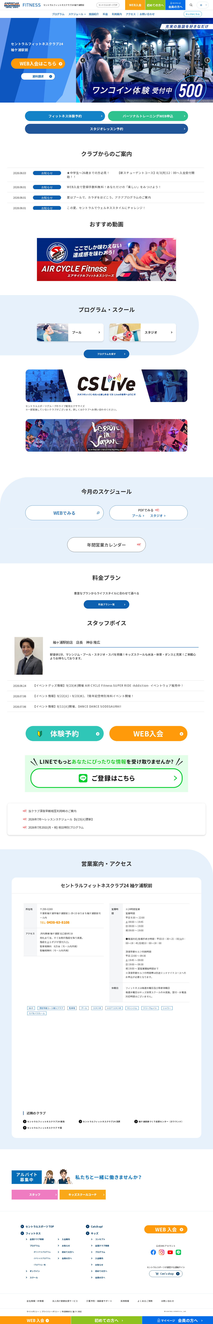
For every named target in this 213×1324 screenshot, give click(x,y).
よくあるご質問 (145, 1300)
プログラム (58, 14)
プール (136, 515)
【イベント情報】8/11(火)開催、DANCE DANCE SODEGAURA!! (77, 706)
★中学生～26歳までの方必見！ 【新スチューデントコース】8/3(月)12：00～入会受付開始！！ (131, 175)
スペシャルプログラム (41, 1258)
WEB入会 (135, 5)
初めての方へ (155, 5)
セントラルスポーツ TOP (40, 1226)
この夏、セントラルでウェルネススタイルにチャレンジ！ (106, 208)
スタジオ (156, 515)
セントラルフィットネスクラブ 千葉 (44, 1127)
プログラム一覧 (39, 1264)
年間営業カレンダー (106, 545)
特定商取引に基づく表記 (72, 1311)
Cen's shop (167, 1273)
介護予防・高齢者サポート (99, 1300)
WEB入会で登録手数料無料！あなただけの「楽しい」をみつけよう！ (114, 187)
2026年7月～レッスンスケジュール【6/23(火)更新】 (61, 819)
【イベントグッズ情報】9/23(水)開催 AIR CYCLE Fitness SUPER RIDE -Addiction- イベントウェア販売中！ (108, 685)
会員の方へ (175, 5)
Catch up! (97, 1226)
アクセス (131, 14)
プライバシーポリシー (51, 1311)
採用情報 (125, 1300)
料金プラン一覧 (106, 604)
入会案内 (66, 1239)
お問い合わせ (147, 14)
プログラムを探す (106, 354)
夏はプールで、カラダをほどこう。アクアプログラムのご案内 (109, 197)
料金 (105, 14)
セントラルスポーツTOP (108, 5)
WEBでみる (64, 513)
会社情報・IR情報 (35, 1300)
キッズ (94, 1233)
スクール (34, 1277)
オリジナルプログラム (41, 1252)
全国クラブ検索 (37, 1239)
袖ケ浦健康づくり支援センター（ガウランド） (161, 1121)
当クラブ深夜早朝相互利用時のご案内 (52, 811)
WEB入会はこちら (38, 63)
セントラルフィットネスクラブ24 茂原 (101, 1121)
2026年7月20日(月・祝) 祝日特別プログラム (56, 827)
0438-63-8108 (58, 922)
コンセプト (100, 1239)
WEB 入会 (166, 1229)
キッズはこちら (193, 14)
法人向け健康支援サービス (65, 1300)
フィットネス (33, 1233)
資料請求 (38, 76)
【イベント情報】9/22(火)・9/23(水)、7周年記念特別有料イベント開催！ (83, 696)
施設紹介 (94, 14)
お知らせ (66, 1245)
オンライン (35, 1271)
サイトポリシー (33, 1311)
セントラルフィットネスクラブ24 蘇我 (46, 1121)
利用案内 (117, 14)
